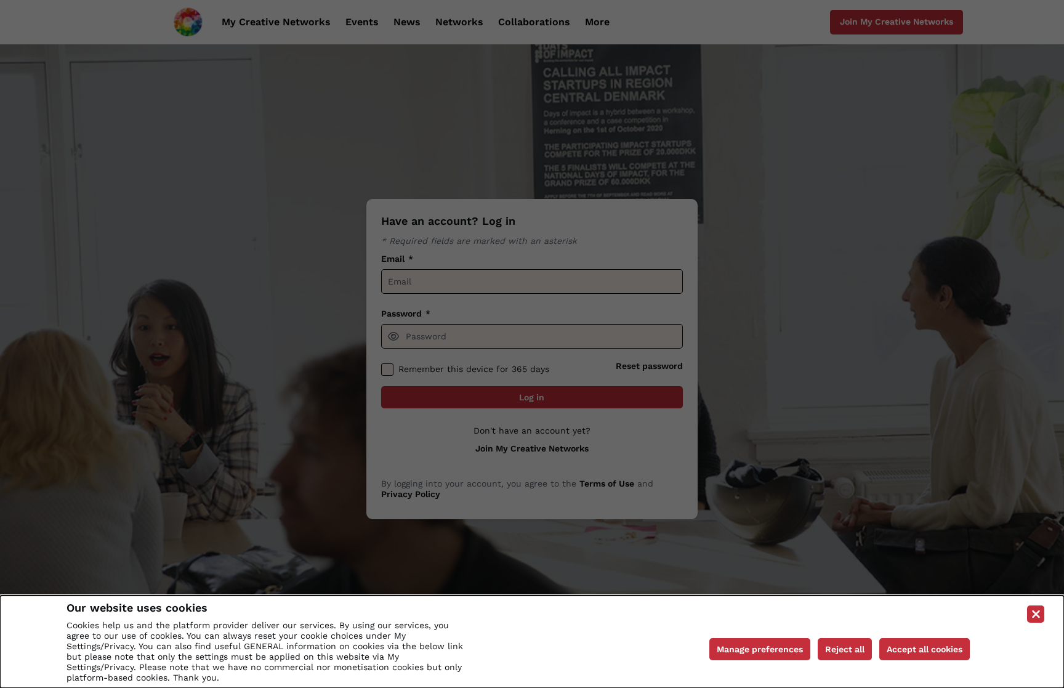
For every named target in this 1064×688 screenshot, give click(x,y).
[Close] (1035, 614)
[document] (532, 642)
